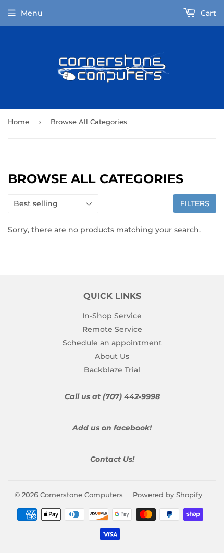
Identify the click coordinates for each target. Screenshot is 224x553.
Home (18, 121)
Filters (194, 204)
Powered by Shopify (167, 494)
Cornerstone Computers (81, 494)
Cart (207, 13)
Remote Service (112, 329)
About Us (112, 356)
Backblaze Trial (112, 370)
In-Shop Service (112, 315)
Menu (31, 13)
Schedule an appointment (112, 342)
